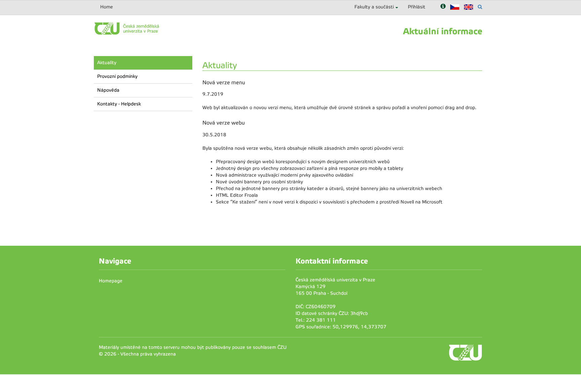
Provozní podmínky (117, 76)
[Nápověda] (443, 6)
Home (106, 6)
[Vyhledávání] (480, 6)
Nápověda (108, 90)
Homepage (110, 280)
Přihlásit (416, 6)
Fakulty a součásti (374, 6)
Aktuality (106, 62)
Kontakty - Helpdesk (119, 103)
